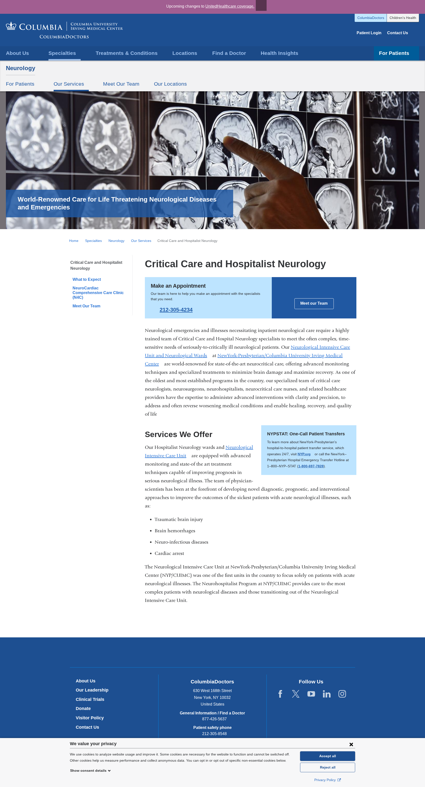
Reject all (327, 767)
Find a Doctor (229, 53)
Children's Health (403, 18)
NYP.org (306, 454)
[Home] (64, 30)
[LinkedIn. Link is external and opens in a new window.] (327, 694)
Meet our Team (314, 303)
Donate (83, 708)
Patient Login (369, 33)
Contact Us (397, 33)
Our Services (141, 241)
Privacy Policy (325, 780)
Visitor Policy (90, 717)
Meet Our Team (121, 84)
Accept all (327, 756)
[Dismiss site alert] (261, 5)
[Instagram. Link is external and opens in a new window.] (342, 694)
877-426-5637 (214, 719)
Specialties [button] (62, 53)
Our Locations (170, 84)
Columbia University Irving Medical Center (189, 652)
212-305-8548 (214, 734)
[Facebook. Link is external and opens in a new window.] (280, 694)
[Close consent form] (351, 744)
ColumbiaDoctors (370, 18)
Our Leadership (92, 690)
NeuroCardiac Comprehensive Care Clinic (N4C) (98, 292)
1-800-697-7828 (311, 466)
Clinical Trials (90, 699)
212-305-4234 (176, 310)
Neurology (20, 68)
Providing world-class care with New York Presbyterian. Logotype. (245, 653)
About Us (85, 680)
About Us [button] (17, 53)
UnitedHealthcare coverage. (229, 6)
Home (73, 241)
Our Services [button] (69, 84)
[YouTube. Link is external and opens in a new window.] (311, 694)
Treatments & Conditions (127, 53)
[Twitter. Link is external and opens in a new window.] (296, 694)
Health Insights (279, 53)
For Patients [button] (394, 53)
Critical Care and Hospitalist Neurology (96, 265)
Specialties (93, 241)
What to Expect (87, 279)
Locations (184, 53)
